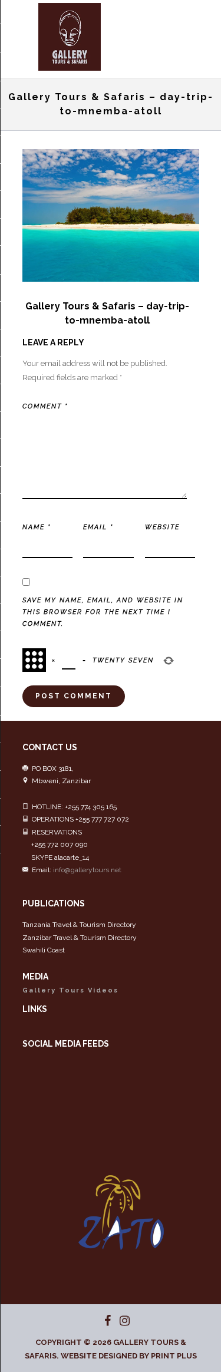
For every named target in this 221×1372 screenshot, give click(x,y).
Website (162, 527)
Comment (45, 406)
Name (36, 527)
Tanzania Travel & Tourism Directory (79, 925)
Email (98, 527)
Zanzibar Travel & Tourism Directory (79, 938)
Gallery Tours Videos (70, 990)
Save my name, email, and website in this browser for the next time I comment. (102, 612)
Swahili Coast (43, 950)
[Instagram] (120, 1321)
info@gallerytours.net (87, 870)
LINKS (34, 1009)
